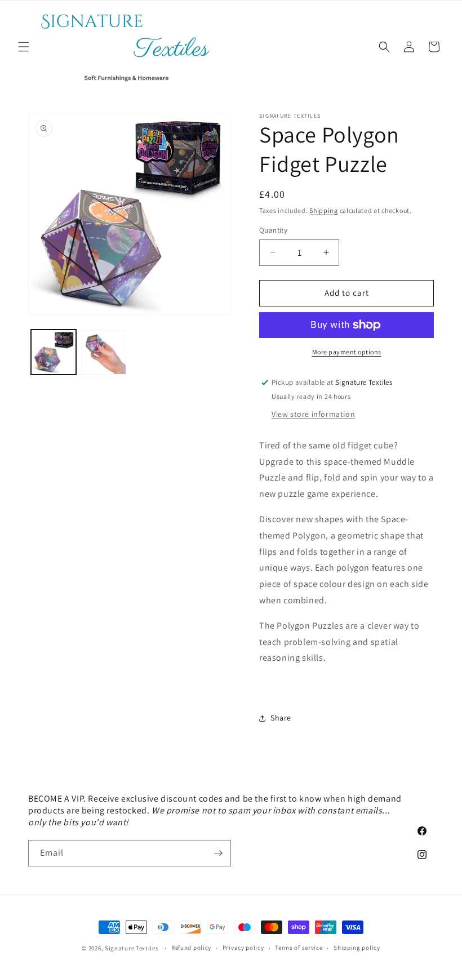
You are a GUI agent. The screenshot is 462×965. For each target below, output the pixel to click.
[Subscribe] (218, 853)
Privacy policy (243, 947)
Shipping (323, 210)
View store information (313, 414)
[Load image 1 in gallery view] (53, 352)
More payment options (346, 352)
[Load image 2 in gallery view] (104, 352)
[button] (23, 46)
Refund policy (191, 947)
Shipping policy (357, 947)
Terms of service (298, 947)
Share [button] (280, 718)
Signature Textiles (132, 948)
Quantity (273, 230)
